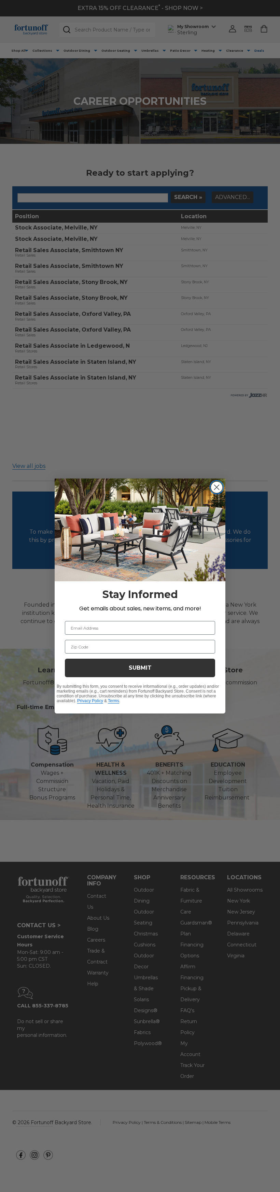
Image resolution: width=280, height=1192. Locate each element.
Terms (113, 700)
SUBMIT (140, 668)
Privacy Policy (90, 700)
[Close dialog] (217, 487)
